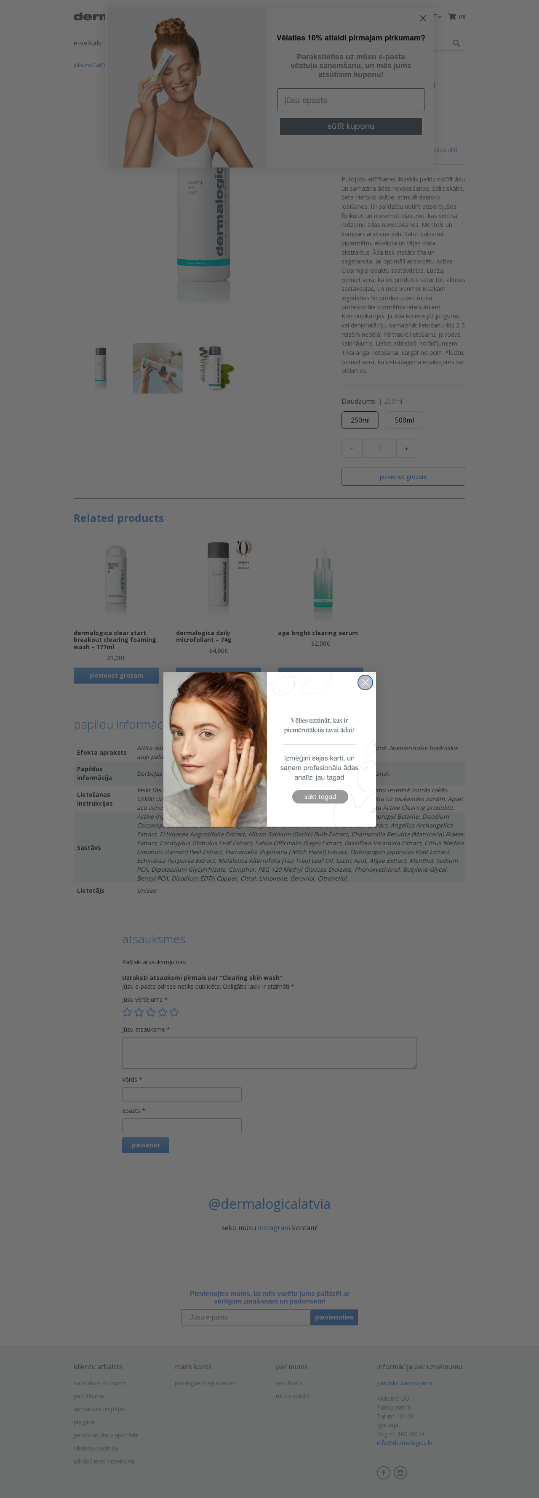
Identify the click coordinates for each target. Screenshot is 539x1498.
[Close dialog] (365, 682)
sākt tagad (320, 797)
